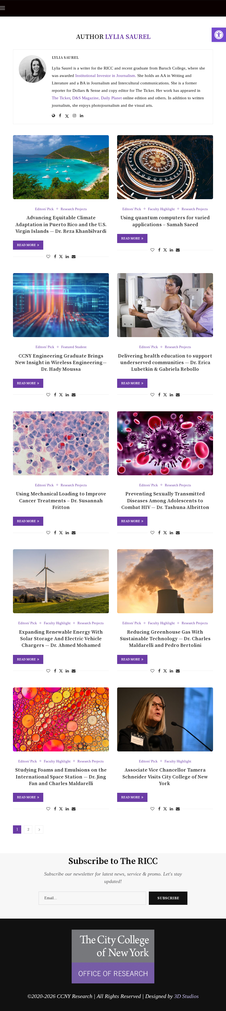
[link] (219, 35)
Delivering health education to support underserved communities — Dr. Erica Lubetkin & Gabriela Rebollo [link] (165, 363)
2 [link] (28, 829)
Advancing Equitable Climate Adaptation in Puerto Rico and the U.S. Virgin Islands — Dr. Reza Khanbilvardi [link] (61, 224)
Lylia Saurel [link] (65, 57)
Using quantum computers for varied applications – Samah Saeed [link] (165, 221)
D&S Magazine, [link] (86, 98)
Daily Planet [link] (111, 98)
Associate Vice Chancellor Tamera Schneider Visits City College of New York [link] (165, 777)
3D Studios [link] (186, 996)
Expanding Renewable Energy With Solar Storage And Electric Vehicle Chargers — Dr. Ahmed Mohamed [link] (61, 639)
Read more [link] (26, 245)
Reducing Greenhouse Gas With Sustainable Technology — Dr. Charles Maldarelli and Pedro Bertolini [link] (165, 639)
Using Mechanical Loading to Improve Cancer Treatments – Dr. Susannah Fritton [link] (61, 501)
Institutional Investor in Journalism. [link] (105, 75)
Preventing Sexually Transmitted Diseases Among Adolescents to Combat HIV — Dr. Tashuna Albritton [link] (165, 501)
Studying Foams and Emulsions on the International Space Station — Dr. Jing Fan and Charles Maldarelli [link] (61, 777)
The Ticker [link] (61, 98)
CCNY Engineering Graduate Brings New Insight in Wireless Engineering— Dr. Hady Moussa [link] (61, 363)
